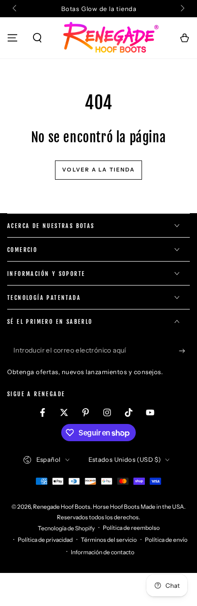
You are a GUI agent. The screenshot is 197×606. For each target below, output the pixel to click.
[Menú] (12, 37)
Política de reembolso (131, 527)
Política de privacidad (45, 539)
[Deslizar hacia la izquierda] (15, 8)
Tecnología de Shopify (66, 528)
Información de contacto (102, 552)
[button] (37, 37)
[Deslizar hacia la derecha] (182, 8)
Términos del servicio (109, 539)
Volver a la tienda (98, 169)
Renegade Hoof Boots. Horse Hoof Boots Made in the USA (108, 506)
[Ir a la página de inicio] (111, 38)
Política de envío (166, 539)
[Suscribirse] (184, 350)
